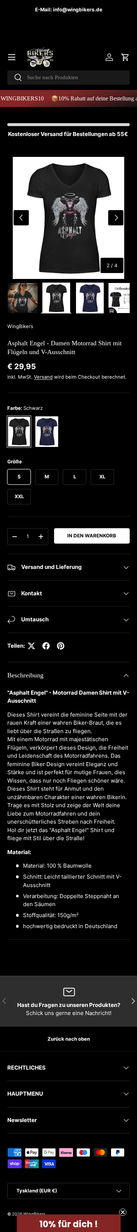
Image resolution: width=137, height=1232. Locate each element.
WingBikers (20, 326)
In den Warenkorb (91, 535)
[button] (125, 57)
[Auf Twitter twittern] (31, 646)
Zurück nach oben (68, 1039)
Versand (43, 377)
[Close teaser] (122, 1212)
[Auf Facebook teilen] (46, 646)
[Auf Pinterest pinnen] (60, 646)
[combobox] (68, 77)
